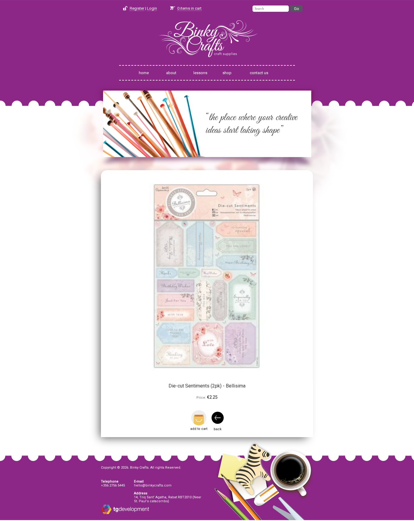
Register (137, 8)
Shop (227, 73)
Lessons (200, 73)
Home (144, 73)
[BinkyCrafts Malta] (207, 61)
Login (152, 8)
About (171, 73)
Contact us (259, 73)
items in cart (189, 8)
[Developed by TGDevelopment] (106, 513)
